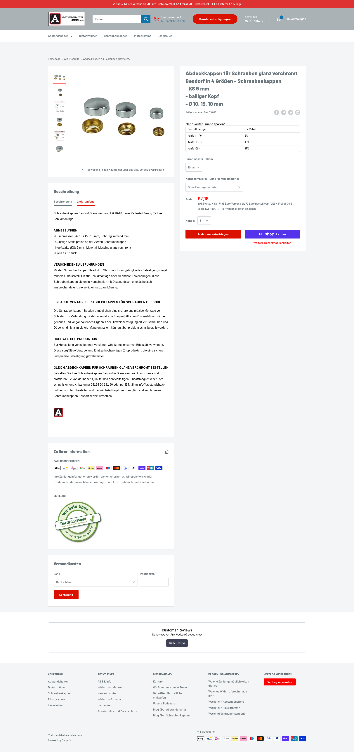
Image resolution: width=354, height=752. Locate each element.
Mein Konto (252, 21)
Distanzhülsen (88, 35)
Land (57, 573)
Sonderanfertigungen (215, 19)
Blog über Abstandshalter (169, 709)
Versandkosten (107, 693)
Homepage (54, 58)
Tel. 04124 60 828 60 (173, 21)
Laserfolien (165, 35)
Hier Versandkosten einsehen (238, 208)
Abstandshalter (58, 35)
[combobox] (117, 19)
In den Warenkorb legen (213, 234)
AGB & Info (104, 681)
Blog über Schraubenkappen (171, 715)
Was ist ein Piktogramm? (224, 707)
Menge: (190, 220)
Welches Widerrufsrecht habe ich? (227, 693)
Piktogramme (142, 35)
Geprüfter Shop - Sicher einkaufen (168, 695)
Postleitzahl (147, 573)
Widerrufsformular (110, 699)
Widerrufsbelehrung (111, 687)
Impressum (105, 705)
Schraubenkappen (116, 35)
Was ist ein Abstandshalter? (226, 701)
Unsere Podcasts (164, 703)
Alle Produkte (71, 58)
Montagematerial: (212, 178)
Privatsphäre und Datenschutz (117, 711)
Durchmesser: (199, 159)
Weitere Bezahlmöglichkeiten (272, 243)
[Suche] (145, 19)
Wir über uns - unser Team (170, 687)
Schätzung (66, 594)
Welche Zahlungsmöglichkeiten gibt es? (228, 683)
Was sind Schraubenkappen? (226, 713)
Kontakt (158, 681)
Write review (177, 643)
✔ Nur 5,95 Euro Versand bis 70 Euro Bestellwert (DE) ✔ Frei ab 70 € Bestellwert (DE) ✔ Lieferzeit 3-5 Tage (177, 4)
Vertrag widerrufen (279, 682)
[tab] (63, 202)
